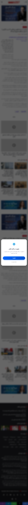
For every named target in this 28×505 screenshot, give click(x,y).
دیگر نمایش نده (14, 262)
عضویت (14, 258)
